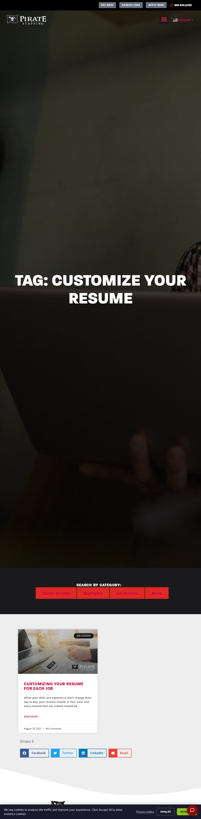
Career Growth (56, 593)
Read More (31, 716)
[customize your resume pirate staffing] (58, 651)
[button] (164, 19)
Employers (93, 593)
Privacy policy (145, 811)
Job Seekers (127, 593)
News (157, 593)
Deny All (165, 811)
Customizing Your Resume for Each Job (53, 686)
